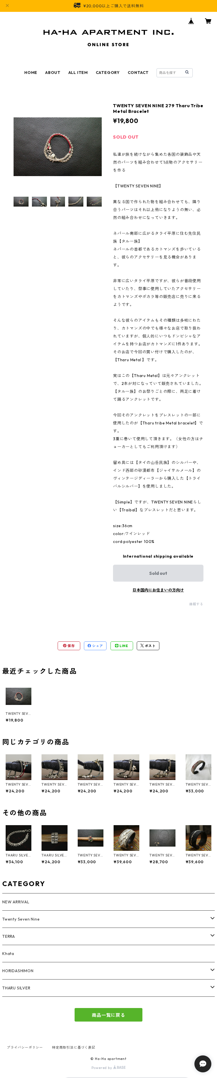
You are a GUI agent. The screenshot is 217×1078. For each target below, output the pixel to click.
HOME (30, 72)
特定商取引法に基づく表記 (74, 1047)
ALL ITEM (78, 72)
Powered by (102, 1068)
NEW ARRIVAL (15, 901)
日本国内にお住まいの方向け (158, 590)
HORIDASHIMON (18, 970)
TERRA (8, 936)
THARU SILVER (16, 988)
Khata (8, 953)
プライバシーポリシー (25, 1047)
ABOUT (52, 72)
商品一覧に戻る (108, 1015)
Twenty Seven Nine (21, 919)
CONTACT (138, 72)
